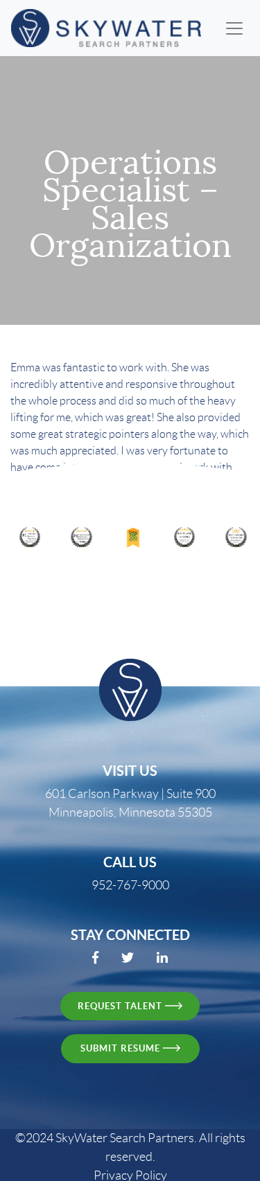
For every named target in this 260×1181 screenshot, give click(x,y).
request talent (121, 1006)
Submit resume (121, 1048)
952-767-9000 (130, 885)
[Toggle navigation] (234, 28)
